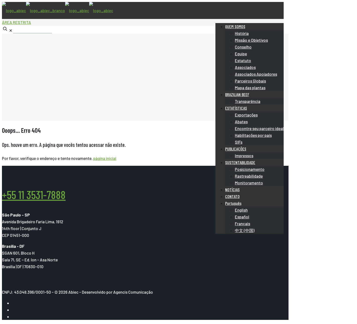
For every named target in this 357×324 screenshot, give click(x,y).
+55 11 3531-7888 (34, 194)
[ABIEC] (57, 10)
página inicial (104, 158)
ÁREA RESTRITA (16, 22)
